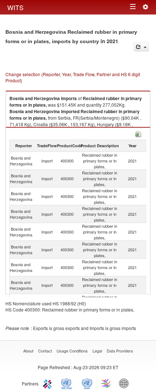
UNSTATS (87, 383)
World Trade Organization (106, 383)
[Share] (141, 46)
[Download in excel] (138, 133)
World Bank (125, 383)
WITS (15, 7)
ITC (48, 383)
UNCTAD (68, 383)
